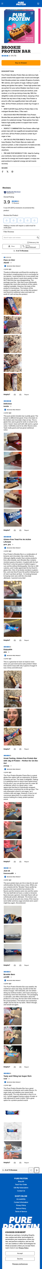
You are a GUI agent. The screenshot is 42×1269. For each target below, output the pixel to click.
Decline (20, 1259)
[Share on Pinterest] (12, 172)
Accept (20, 1253)
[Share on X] (7, 172)
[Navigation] (2, 3)
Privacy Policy (24, 1248)
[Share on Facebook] (2, 172)
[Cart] (38, 3)
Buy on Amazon (21, 63)
